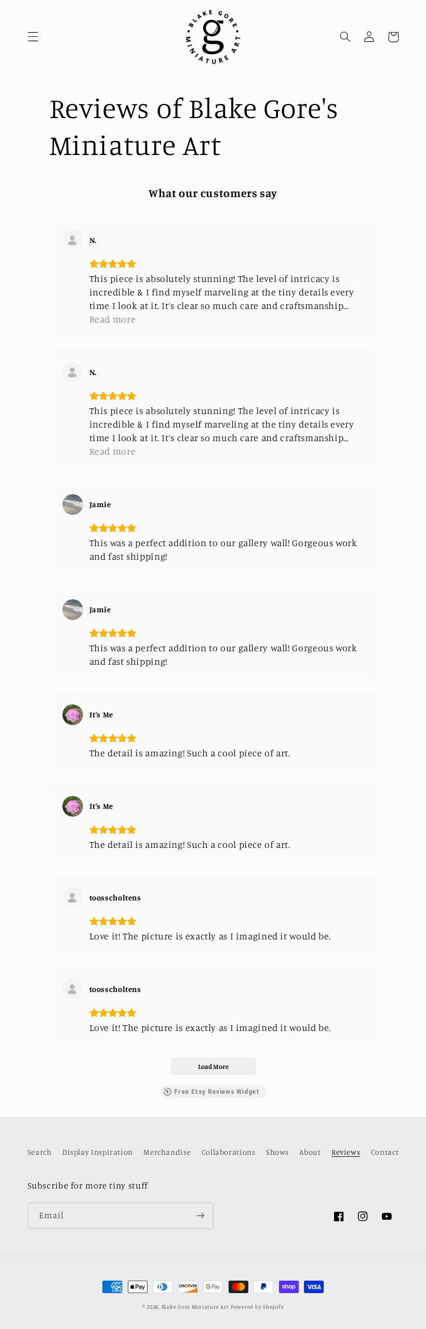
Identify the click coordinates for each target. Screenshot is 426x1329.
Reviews (345, 1151)
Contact (384, 1151)
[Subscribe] (200, 1215)
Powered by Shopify (257, 1307)
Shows (277, 1151)
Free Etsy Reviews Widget (216, 1091)
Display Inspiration (97, 1151)
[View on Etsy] (72, 240)
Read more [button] (112, 319)
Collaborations (229, 1151)
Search (40, 1151)
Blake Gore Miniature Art (195, 1307)
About (310, 1151)
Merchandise (167, 1151)
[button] (33, 37)
